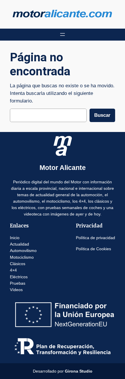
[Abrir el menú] (62, 34)
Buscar (102, 115)
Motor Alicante (63, 167)
